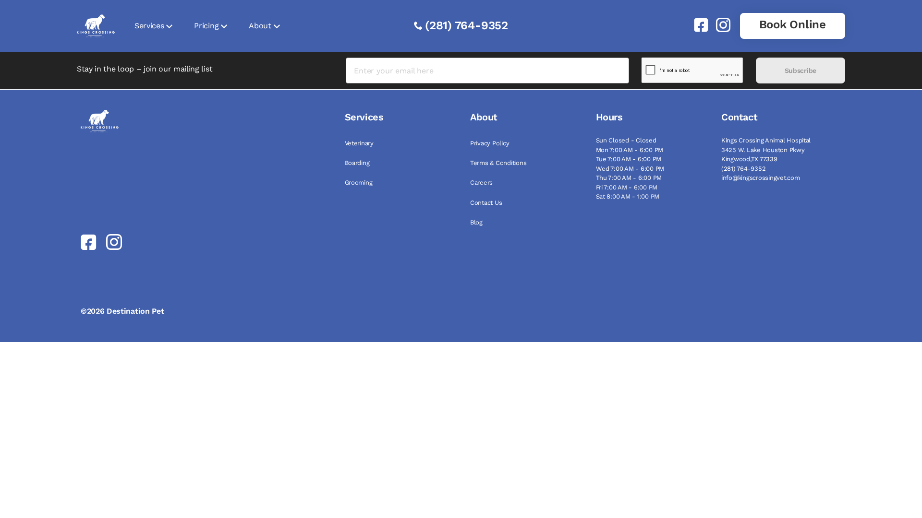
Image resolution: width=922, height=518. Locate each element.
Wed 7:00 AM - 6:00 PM (630, 168)
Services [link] (149, 25)
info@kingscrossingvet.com (760, 177)
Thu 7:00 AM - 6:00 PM (629, 177)
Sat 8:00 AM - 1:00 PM (628, 196)
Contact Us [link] (486, 202)
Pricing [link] (206, 25)
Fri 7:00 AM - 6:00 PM (627, 187)
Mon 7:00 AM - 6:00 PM (630, 149)
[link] (697, 25)
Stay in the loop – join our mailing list (144, 68)
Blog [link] (476, 222)
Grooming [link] (359, 182)
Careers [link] (481, 182)
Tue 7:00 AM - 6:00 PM (629, 159)
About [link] (260, 25)
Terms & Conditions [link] (498, 162)
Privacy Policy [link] (489, 143)
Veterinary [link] (359, 143)
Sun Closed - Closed (626, 140)
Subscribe (800, 70)
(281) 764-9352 (466, 25)
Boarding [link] (357, 162)
